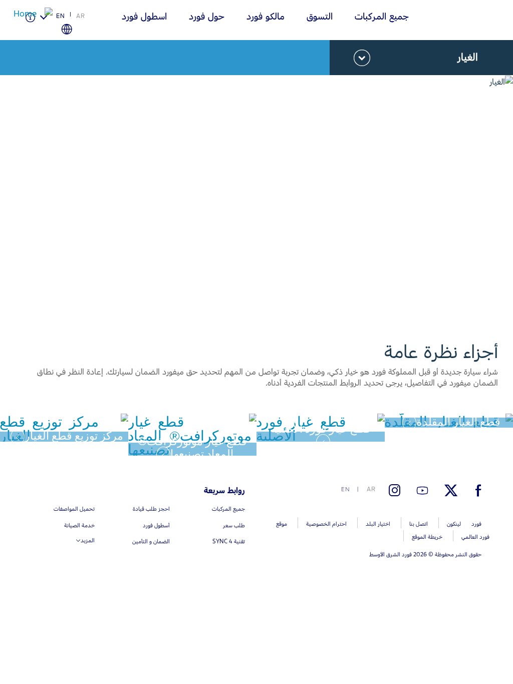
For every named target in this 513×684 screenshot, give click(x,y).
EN (60, 16)
